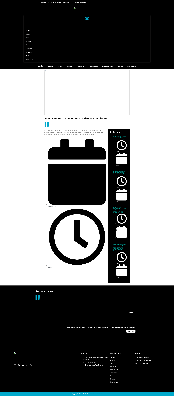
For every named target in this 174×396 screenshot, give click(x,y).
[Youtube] (23, 365)
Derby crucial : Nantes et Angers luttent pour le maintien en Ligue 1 (120, 138)
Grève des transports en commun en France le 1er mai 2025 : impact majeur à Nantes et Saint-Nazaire (120, 248)
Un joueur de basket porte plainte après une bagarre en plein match (119, 173)
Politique (69, 66)
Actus (131, 313)
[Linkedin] (15, 365)
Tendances (94, 66)
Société (40, 66)
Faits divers (81, 66)
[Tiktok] (27, 365)
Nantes (120, 66)
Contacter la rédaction (80, 2)
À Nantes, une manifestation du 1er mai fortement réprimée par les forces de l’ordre (119, 210)
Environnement (107, 66)
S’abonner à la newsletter (62, 2)
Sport (60, 66)
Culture (50, 66)
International (131, 66)
